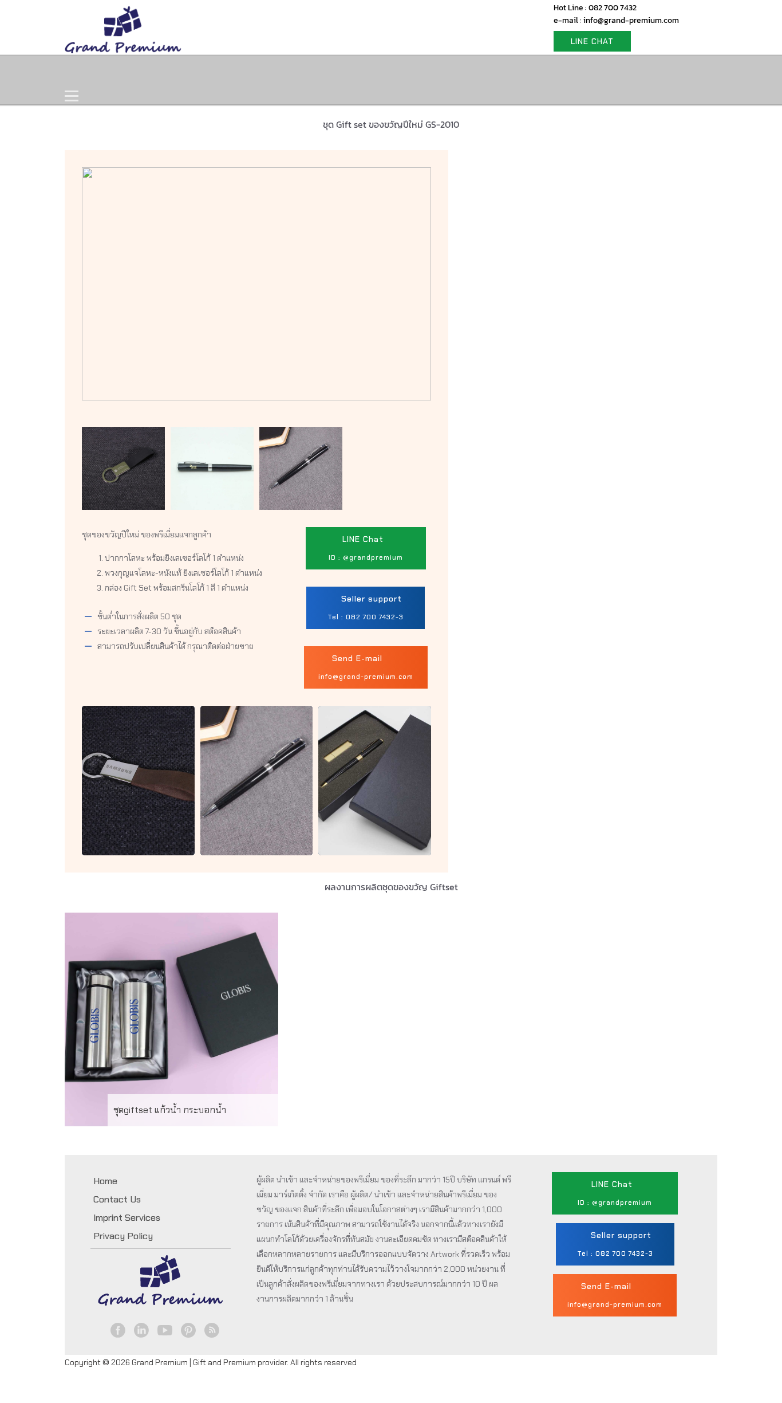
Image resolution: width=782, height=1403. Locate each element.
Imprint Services (126, 1218)
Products (152, 72)
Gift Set (218, 72)
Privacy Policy (123, 1236)
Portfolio (283, 72)
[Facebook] (118, 1330)
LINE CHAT (592, 41)
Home (92, 72)
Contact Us (355, 72)
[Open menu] (71, 96)
